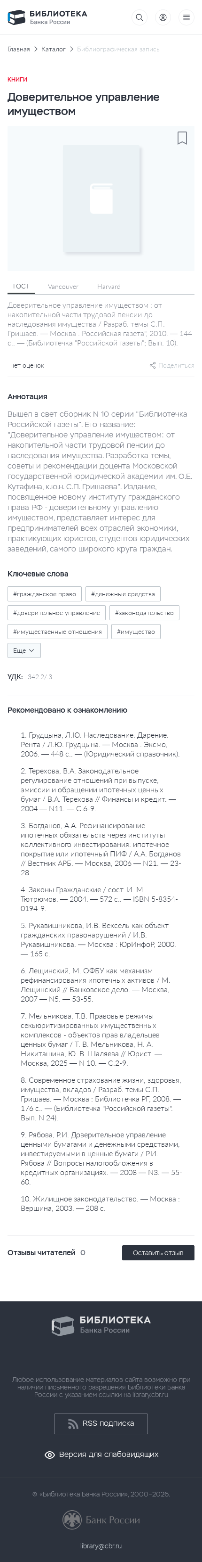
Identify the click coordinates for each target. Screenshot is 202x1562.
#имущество (136, 631)
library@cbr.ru (101, 1546)
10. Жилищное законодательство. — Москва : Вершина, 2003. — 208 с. (100, 1203)
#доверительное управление (56, 612)
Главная (19, 49)
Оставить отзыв (158, 1253)
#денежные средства (123, 594)
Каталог (53, 49)
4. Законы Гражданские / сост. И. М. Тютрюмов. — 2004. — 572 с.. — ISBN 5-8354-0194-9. (99, 899)
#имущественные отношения (57, 631)
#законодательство (144, 612)
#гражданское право (44, 594)
